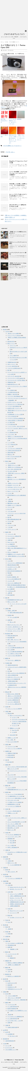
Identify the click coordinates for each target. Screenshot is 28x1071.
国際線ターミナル (14, 728)
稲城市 (6, 532)
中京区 (9, 908)
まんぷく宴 (10, 538)
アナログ (9, 521)
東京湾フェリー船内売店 (13, 976)
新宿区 (6, 792)
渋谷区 (6, 809)
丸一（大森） (10, 739)
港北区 (9, 956)
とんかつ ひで (10, 525)
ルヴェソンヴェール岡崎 (15, 894)
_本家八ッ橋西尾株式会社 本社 (17, 896)
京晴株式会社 (10, 382)
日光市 (6, 981)
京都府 (4, 881)
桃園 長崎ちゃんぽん (12, 503)
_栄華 (8, 593)
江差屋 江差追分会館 (12, 1027)
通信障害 (19, 119)
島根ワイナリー (11, 863)
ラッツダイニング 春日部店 (13, 878)
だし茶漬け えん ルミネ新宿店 (14, 802)
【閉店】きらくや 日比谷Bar (14, 467)
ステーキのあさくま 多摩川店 (14, 943)
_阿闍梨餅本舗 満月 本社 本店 (17, 902)
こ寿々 (9, 971)
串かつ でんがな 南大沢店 (13, 456)
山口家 (9, 575)
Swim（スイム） (11, 542)
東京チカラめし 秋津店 (12, 694)
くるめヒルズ (10, 645)
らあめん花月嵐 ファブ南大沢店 (14, 420)
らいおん (9, 493)
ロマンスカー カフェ (12, 800)
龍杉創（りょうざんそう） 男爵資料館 (16, 999)
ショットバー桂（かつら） (13, 489)
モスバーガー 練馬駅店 (13, 660)
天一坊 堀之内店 (11, 424)
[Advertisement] (14, 15)
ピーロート (14, 717)
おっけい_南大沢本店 (12, 366)
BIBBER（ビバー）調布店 (13, 505)
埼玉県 (4, 874)
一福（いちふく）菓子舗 (13, 997)
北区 (6, 760)
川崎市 (6, 941)
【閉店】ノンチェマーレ (13, 483)
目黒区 (6, 744)
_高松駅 (9, 929)
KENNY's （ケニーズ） (13, 485)
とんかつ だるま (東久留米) (13, 655)
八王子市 (7, 331)
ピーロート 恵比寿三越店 (13, 811)
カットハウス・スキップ (13, 836)
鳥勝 (8, 523)
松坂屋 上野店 (11, 610)
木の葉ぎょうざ (11, 569)
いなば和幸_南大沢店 (12, 392)
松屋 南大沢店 (10, 341)
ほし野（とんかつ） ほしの (13, 402)
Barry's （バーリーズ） (12, 491)
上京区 (9, 885)
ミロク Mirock (10, 511)
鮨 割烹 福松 (10, 757)
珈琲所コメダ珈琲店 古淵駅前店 (14, 962)
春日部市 (7, 876)
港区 (6, 597)
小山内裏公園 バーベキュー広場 (14, 414)
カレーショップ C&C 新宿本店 (14, 794)
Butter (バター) (11, 458)
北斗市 (6, 993)
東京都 (4, 329)
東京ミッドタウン (11, 601)
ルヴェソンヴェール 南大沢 (13, 335)
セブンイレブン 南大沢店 (13, 376)
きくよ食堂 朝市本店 (12, 1006)
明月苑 (9, 475)
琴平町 (6, 931)
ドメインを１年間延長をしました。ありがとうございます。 (12, 122)
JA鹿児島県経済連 (9, 1041)
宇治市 (6, 920)
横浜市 (6, 952)
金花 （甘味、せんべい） (13, 639)
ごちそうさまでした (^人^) (14, 34)
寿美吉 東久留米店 (11, 635)
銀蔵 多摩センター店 (12, 828)
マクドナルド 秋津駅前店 (13, 698)
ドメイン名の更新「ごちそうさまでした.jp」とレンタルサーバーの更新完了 (18, 173)
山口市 (6, 1032)
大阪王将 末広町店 (11, 665)
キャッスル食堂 (13, 617)
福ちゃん (12, 622)
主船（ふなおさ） (11, 871)
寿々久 (9, 509)
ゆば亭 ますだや (11, 983)
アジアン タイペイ (11, 529)
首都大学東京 (10, 452)
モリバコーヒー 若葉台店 (13, 536)
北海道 (4, 991)
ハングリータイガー (12, 954)
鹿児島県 (5, 1039)
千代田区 (7, 663)
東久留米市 (7, 633)
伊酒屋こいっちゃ (11, 813)
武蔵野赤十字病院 (11, 753)
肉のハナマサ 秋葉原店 (12, 679)
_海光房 (9, 1014)
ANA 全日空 (13, 735)
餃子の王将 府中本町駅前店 (13, 571)
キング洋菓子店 (11, 390)
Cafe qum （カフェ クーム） (14, 630)
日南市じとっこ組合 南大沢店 (14, 436)
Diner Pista (14, 730)
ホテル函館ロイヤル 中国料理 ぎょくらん (17, 1010)
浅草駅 (9, 620)
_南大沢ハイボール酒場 (13, 333)
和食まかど (10, 454)
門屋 (8, 573)
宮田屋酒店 (10, 838)
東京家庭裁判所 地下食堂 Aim (14, 599)
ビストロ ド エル (11, 746)
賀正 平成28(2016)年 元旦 (4, 121)
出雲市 (6, 859)
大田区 (6, 711)
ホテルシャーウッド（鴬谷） (14, 628)
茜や (8, 370)
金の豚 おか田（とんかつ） (13, 408)
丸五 (8, 671)
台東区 (6, 608)
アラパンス (10, 507)
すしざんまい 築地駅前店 (13, 834)
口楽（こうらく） (11, 364)
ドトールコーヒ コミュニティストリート (17, 770)
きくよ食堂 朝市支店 (12, 1018)
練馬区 (6, 658)
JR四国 (7, 936)
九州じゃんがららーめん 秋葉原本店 (15, 673)
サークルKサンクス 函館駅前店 (14, 1016)
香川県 (4, 925)
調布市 (6, 461)
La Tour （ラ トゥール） (15, 900)
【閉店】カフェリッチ (12, 465)
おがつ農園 (10, 589)
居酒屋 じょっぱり (11, 737)
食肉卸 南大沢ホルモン (12, 384)
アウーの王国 (10, 463)
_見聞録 (9, 501)
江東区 (6, 850)
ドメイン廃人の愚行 (4, 136)
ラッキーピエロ (11, 1004)
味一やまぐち (13, 1036)
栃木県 (4, 979)
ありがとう (11, 71)
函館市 (6, 1002)
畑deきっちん (10, 830)
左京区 (9, 892)
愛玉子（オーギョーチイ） (13, 624)
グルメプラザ (10, 774)
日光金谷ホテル (11, 987)
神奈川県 (5, 939)
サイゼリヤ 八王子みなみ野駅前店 (15, 418)
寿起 (8, 517)
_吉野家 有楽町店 (11, 681)
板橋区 (6, 764)
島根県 (4, 857)
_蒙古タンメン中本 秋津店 (13, 696)
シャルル (9, 446)
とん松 (9, 527)
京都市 (6, 883)
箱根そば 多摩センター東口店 (14, 826)
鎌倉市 (6, 967)
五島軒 (9, 1022)
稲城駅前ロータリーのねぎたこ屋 (15, 554)
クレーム (7, 1045)
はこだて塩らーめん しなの (14, 1020)
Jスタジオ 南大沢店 (12, 416)
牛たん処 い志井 (11, 471)
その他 (4, 1043)
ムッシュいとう (13, 912)
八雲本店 (9, 861)
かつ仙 (13, 732)
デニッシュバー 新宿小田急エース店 (15, 798)
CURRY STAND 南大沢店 (13, 450)
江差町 (6, 1025)
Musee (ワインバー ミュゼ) (16, 910)
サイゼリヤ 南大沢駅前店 (13, 406)
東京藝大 (9, 615)
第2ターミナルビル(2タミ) (16, 715)
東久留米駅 (10, 637)
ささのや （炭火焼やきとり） (14, 626)
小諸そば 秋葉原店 (11, 675)
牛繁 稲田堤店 (10, 945)
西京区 (9, 915)
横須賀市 (7, 974)
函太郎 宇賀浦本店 (11, 1008)
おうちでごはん (9, 1047)
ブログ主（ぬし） (10, 152)
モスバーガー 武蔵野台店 (13, 583)
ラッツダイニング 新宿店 (13, 806)
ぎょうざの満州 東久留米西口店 (14, 647)
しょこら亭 (10, 442)
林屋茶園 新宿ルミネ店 (12, 804)
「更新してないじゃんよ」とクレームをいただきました (20, 137)
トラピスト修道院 (11, 995)
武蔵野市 (7, 751)
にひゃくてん (13, 345)
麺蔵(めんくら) (11, 477)
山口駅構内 (10, 1034)
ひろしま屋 (10, 649)
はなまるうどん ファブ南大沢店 (14, 404)
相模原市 (7, 960)
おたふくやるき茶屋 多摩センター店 (15, 822)
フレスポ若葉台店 (11, 546)
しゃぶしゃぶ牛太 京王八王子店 (15, 426)
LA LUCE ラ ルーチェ (12, 567)
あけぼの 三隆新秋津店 (12, 700)
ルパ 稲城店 (10, 544)
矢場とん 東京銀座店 (12, 847)
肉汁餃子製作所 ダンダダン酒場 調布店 (16, 495)
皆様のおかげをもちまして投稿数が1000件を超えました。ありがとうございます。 (12, 139)
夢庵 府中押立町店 (11, 565)
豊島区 (6, 785)
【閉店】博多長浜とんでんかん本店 (15, 556)
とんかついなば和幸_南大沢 (14, 368)
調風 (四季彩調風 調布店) (13, 519)
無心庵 (9, 969)
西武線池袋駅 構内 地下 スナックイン (16, 789)
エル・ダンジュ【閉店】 (13, 824)
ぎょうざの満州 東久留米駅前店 (14, 651)
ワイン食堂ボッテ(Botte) (13, 653)
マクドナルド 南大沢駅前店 (13, 396)
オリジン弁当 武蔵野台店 (13, 579)
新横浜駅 (12, 958)
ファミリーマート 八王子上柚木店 (15, 378)
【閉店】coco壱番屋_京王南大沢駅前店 (16, 337)
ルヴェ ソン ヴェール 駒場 (13, 748)
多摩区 (9, 947)
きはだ (9, 922)
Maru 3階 (12, 842)
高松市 (6, 927)
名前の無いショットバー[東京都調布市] (16, 479)
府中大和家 (10, 595)
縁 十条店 (9, 762)
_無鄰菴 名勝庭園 (14, 906)
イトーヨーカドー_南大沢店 (14, 448)
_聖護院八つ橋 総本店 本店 (16, 904)
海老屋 (9, 985)
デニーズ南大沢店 (11, 444)
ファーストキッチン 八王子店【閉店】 (16, 380)
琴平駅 (9, 933)
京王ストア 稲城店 (11, 552)
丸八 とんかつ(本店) (12, 741)
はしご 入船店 (10, 845)
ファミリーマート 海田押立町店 (14, 563)
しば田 (9, 499)
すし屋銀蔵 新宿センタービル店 (14, 796)
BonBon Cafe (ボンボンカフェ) (17, 887)
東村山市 (7, 692)
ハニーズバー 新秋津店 (12, 702)
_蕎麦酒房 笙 (13, 949)
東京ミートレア (11, 343)
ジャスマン (10, 581)
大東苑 (9, 540)
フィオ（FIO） (11, 434)
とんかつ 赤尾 (10, 787)
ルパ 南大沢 (10, 422)
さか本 (9, 561)
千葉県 (4, 867)
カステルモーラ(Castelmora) (18, 719)
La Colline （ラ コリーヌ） (16, 917)
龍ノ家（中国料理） (12, 577)
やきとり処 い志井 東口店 (13, 469)
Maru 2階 (12, 840)
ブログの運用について (9, 145)
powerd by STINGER (16, 1068)
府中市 (6, 559)
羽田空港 (9, 713)
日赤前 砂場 (10, 755)
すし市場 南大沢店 (11, 432)
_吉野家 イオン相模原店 (13, 964)
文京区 (6, 706)
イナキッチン (10, 534)
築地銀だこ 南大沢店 (12, 394)
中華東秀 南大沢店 (11, 362)
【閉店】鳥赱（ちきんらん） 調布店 (15, 473)
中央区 (6, 832)
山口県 (4, 1030)
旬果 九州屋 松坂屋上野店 (16, 612)
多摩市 (6, 816)
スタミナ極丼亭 (13, 355)
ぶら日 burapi (10, 591)
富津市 (6, 869)
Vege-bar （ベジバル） (15, 898)
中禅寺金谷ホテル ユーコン (13, 989)
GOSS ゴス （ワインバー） (13, 677)
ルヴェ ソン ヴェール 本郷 (13, 708)
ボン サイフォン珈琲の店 (13, 704)
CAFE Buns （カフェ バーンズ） (15, 487)
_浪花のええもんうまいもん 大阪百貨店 (16, 687)
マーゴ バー (14, 725)
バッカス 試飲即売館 (14, 865)
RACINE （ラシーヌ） (15, 889)
